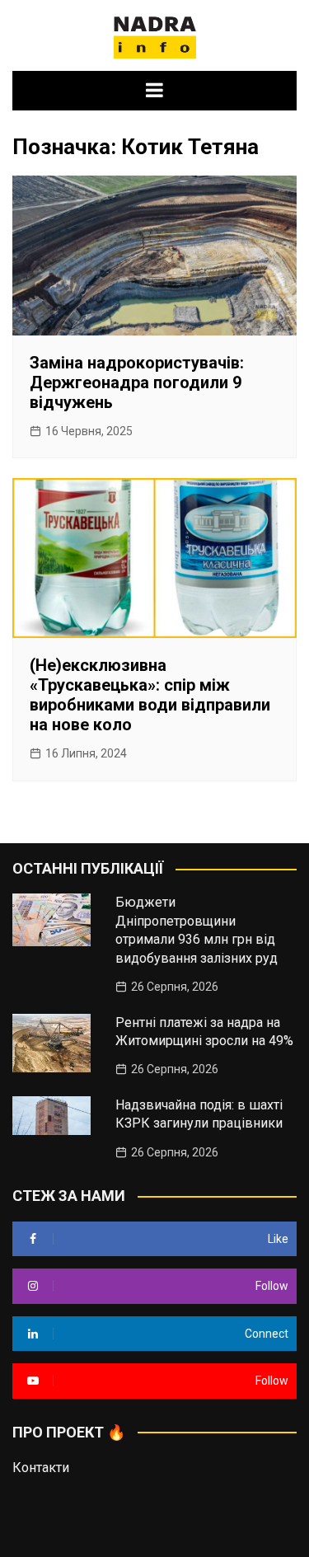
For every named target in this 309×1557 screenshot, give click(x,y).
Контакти (40, 1467)
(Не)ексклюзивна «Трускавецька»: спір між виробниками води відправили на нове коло (150, 694)
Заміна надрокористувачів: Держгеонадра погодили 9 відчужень (137, 382)
